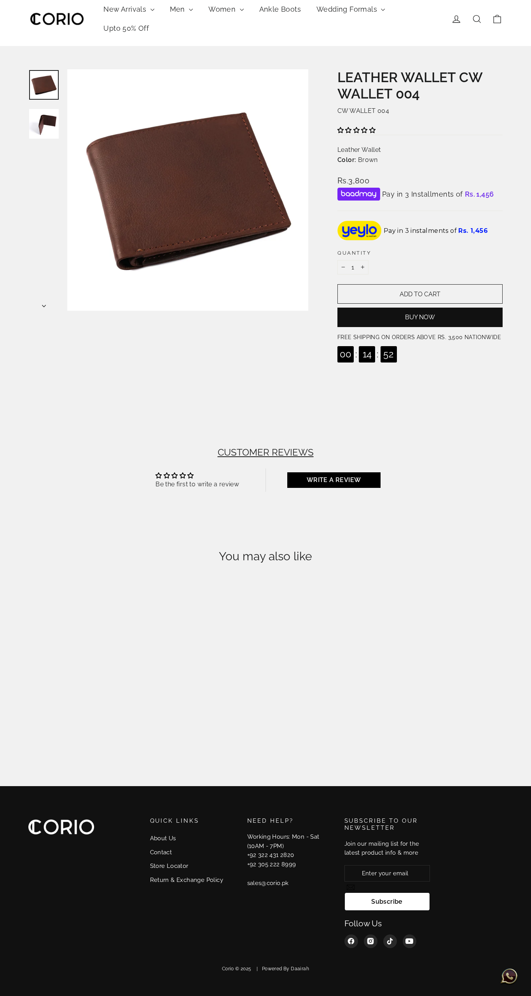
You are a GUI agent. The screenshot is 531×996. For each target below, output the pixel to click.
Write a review (334, 480)
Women (223, 9)
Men (178, 9)
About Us (163, 838)
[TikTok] (390, 941)
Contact (161, 852)
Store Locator (169, 865)
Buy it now (420, 317)
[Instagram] (370, 941)
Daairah (300, 968)
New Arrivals (125, 9)
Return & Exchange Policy (187, 879)
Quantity (354, 253)
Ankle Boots (280, 9)
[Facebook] (351, 941)
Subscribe (387, 901)
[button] (356, 130)
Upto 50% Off (126, 28)
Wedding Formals (347, 9)
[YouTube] (409, 941)
